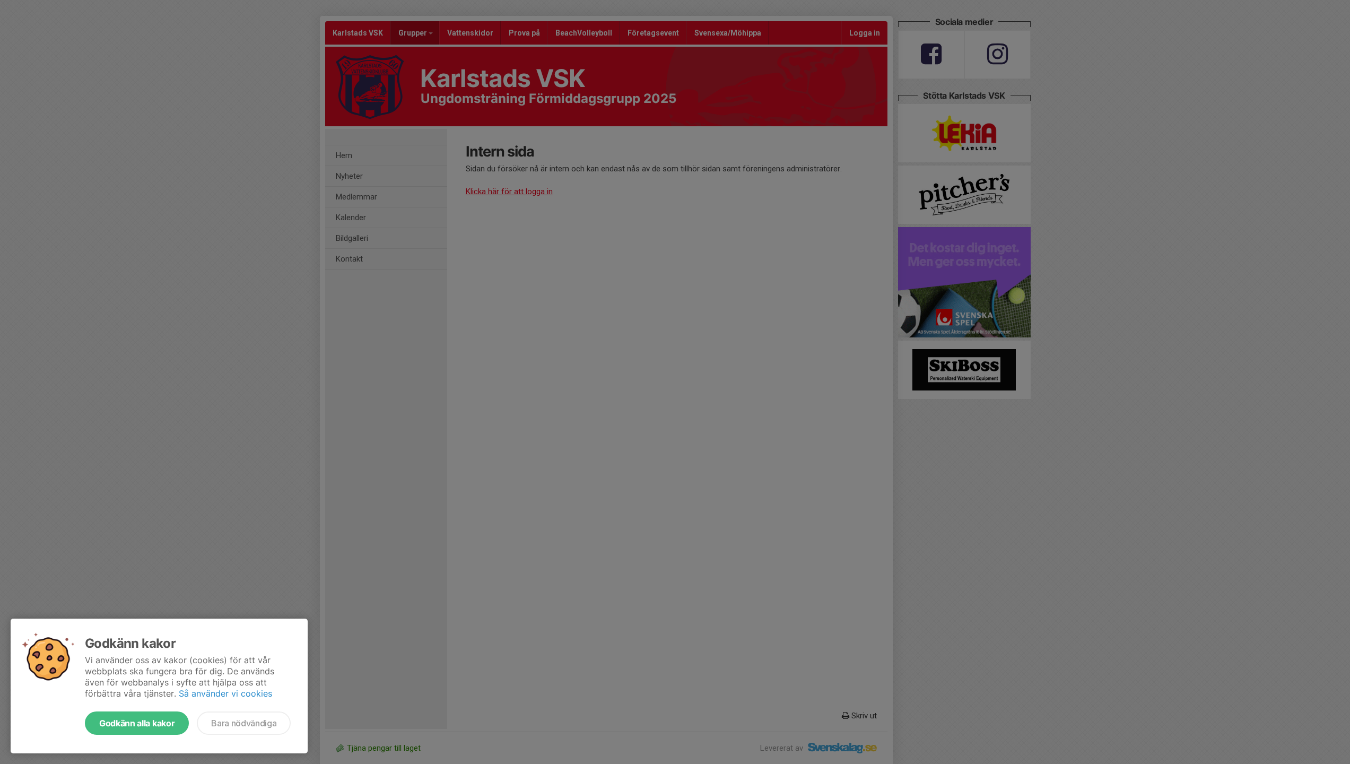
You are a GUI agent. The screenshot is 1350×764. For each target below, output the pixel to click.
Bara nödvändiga (243, 723)
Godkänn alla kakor (137, 723)
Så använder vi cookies (225, 693)
